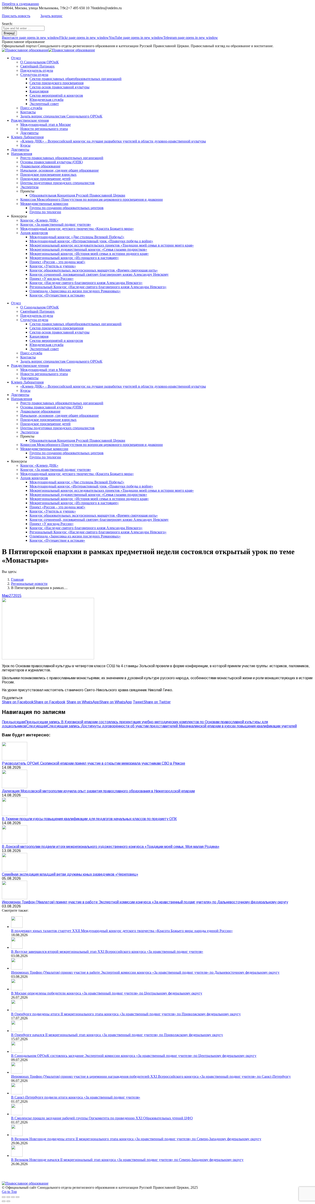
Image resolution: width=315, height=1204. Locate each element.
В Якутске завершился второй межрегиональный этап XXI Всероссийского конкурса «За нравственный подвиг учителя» (107, 952)
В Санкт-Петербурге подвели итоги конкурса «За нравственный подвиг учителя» (75, 1097)
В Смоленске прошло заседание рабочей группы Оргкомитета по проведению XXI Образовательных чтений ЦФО (102, 1118)
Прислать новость (16, 16)
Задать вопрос (51, 16)
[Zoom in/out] (17, 1197)
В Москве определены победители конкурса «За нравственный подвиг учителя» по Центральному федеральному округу (106, 993)
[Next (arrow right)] (8, 1201)
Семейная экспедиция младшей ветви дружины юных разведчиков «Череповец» (70, 874)
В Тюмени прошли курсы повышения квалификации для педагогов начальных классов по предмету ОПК (89, 819)
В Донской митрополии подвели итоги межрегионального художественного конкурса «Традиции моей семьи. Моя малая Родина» (110, 847)
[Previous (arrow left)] (4, 1201)
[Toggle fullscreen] (13, 1197)
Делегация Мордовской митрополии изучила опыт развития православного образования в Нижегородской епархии (98, 791)
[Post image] (14, 759)
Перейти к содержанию (20, 4)
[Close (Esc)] (4, 1197)
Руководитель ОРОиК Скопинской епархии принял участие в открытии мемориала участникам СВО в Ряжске (93, 763)
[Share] (8, 1197)
